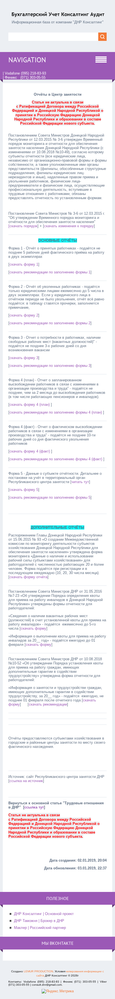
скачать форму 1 (23, 264)
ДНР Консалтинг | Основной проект (44, 914)
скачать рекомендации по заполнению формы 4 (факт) (56, 459)
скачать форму (33, 628)
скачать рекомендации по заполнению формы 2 (49, 323)
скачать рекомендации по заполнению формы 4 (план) (56, 412)
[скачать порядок (22, 226)
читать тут (80, 482)
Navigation (27, 59)
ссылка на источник (26, 781)
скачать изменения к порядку (69, 226)
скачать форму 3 (23, 358)
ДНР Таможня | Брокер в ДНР (39, 921)
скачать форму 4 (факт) (30, 451)
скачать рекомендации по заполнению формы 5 (49, 497)
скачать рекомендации (48, 704)
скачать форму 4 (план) (29, 404)
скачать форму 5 (23, 490)
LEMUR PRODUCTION (38, 971)
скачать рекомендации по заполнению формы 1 (49, 272)
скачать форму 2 (23, 315)
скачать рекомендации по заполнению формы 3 (49, 366)
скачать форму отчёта (28, 577)
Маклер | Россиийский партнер (40, 928)
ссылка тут (34, 807)
